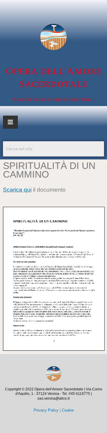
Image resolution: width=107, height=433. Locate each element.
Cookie (68, 410)
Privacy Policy (46, 410)
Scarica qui (17, 190)
